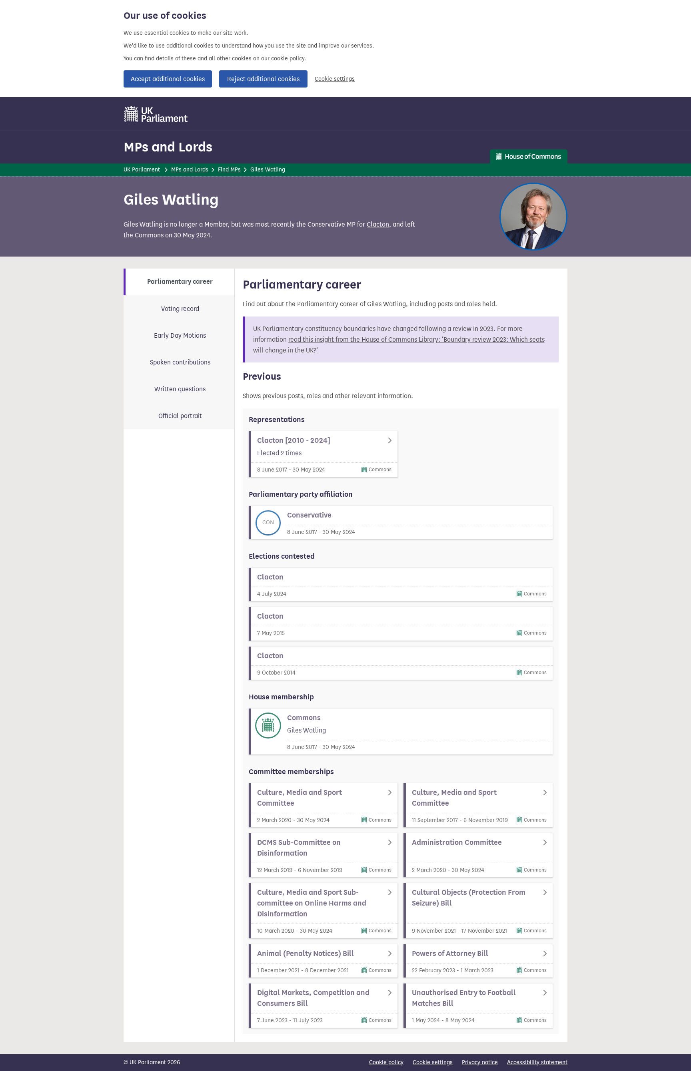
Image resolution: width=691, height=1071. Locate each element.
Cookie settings (335, 79)
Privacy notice (480, 1062)
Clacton (378, 224)
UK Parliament (142, 169)
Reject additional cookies (263, 79)
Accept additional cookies (168, 79)
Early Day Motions (180, 335)
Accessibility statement (537, 1062)
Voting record (180, 309)
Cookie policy (386, 1062)
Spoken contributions (180, 362)
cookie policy (287, 58)
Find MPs (229, 169)
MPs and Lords (168, 147)
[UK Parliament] (156, 114)
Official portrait (180, 416)
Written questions (180, 389)
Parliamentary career (180, 282)
